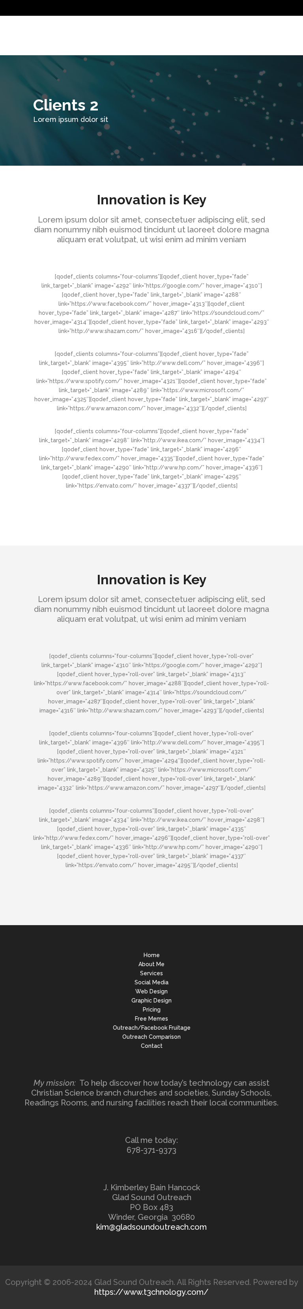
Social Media (151, 982)
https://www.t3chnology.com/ (151, 1292)
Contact (152, 1046)
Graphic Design (151, 1000)
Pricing (152, 1009)
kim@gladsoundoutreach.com (151, 1227)
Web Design (151, 991)
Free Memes (151, 1018)
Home (152, 955)
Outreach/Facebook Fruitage (152, 1028)
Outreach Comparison (151, 1037)
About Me (151, 964)
